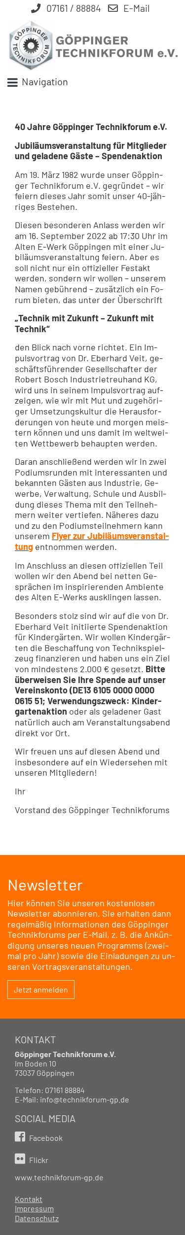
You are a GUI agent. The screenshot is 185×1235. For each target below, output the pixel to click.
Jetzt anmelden (41, 989)
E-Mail (135, 8)
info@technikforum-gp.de (84, 1099)
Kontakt (28, 1198)
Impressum (34, 1208)
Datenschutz (37, 1218)
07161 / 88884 (72, 8)
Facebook (45, 1137)
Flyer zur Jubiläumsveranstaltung (92, 541)
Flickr (38, 1160)
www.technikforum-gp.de (59, 1177)
